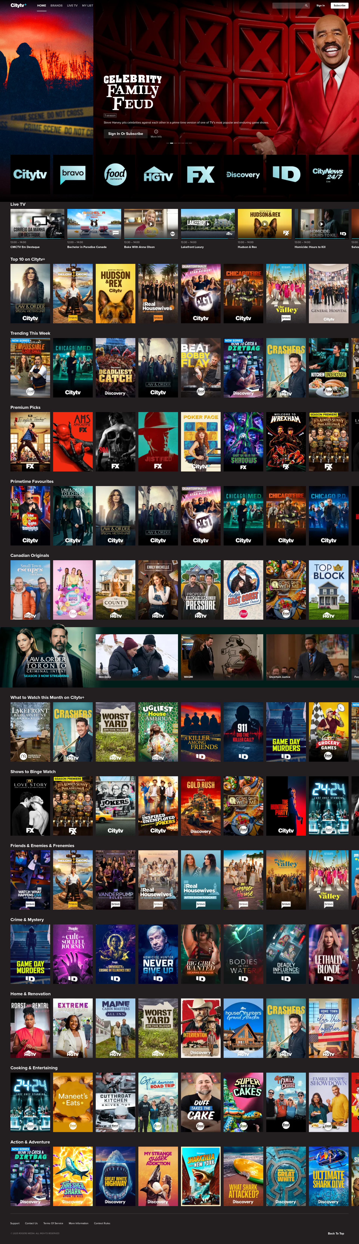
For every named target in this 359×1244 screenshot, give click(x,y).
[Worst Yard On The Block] (115, 732)
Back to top (336, 1233)
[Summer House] (243, 880)
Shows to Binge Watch (33, 771)
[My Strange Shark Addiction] (158, 1176)
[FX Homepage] (201, 174)
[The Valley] (286, 293)
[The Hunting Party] (286, 806)
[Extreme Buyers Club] (73, 1028)
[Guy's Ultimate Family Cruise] (286, 1102)
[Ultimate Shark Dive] (329, 1176)
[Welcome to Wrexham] (286, 441)
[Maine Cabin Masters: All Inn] (115, 1028)
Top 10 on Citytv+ (27, 259)
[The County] (115, 590)
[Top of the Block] (329, 590)
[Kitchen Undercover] (329, 367)
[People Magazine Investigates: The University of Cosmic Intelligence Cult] (115, 954)
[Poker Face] (201, 441)
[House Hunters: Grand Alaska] (243, 1028)
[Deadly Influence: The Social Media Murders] (286, 954)
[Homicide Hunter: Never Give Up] (158, 954)
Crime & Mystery (27, 919)
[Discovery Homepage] (243, 174)
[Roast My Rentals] (30, 1028)
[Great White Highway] (115, 1176)
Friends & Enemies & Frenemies (42, 845)
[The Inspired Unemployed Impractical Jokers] (158, 806)
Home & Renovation (30, 994)
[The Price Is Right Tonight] (30, 515)
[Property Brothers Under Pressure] (201, 590)
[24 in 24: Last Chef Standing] (329, 806)
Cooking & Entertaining (34, 1068)
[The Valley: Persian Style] (286, 880)
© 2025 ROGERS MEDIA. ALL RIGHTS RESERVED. (35, 1233)
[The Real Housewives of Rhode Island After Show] (201, 880)
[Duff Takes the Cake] (201, 1102)
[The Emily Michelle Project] (158, 590)
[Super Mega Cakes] (243, 1102)
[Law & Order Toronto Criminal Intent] (73, 515)
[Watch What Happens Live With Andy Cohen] (30, 880)
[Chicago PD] (329, 515)
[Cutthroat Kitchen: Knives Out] (115, 1102)
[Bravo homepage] (73, 174)
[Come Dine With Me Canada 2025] (286, 590)
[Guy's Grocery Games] (329, 732)
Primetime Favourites (31, 481)
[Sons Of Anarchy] (115, 441)
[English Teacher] (30, 441)
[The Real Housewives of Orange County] (158, 293)
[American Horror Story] (73, 441)
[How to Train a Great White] (286, 1176)
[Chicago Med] (73, 367)
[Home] (18, 5)
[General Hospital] (329, 293)
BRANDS (56, 5)
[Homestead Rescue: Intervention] (201, 1028)
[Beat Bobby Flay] (201, 367)
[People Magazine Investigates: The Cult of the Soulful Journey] (73, 954)
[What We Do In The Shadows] (243, 441)
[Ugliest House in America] (158, 732)
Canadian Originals (29, 555)
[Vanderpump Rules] (115, 880)
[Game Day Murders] (286, 732)
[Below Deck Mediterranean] (73, 293)
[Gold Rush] (201, 806)
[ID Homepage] (286, 174)
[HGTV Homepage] (158, 174)
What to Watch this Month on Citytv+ (47, 697)
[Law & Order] (158, 367)
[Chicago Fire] (243, 293)
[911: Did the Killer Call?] (243, 732)
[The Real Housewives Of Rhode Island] (158, 880)
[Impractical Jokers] (115, 806)
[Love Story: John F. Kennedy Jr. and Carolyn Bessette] (30, 806)
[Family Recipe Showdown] (329, 1102)
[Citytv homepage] (30, 174)
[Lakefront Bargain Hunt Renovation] (30, 732)
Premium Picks (25, 407)
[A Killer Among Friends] (201, 732)
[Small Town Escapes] (30, 590)
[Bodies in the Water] (243, 954)
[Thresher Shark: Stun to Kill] (73, 1176)
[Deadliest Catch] (115, 367)
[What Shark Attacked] (243, 1176)
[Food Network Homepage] (115, 174)
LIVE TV (72, 5)
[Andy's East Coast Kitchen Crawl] (243, 590)
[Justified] (158, 441)
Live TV (17, 204)
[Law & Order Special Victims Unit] (30, 293)
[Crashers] (286, 367)
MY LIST (87, 5)
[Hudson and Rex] (115, 293)
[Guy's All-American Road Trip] (158, 1102)
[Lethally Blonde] (329, 954)
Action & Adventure (30, 1142)
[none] (14, 1223)
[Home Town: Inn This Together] (329, 1028)
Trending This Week (30, 333)
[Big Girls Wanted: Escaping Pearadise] (201, 954)
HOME (41, 5)
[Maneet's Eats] (73, 1102)
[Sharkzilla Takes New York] (201, 1176)
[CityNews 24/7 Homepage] (329, 174)
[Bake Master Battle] (73, 590)
